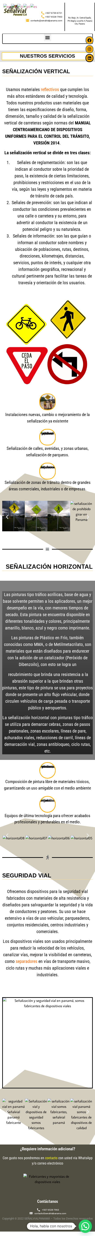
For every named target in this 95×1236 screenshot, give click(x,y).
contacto (51, 1158)
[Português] (26, 6)
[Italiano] (20, 6)
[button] (47, 37)
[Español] (33, 6)
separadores (26, 961)
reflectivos (50, 89)
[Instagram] (89, 49)
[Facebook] (89, 40)
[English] (7, 6)
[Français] (14, 6)
